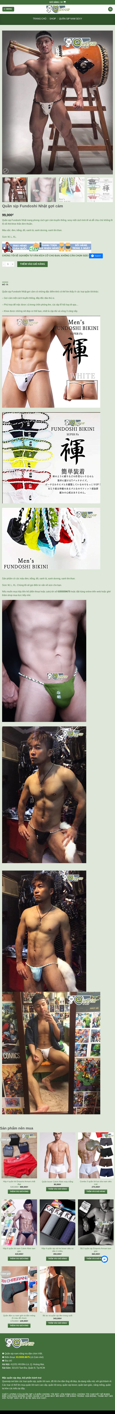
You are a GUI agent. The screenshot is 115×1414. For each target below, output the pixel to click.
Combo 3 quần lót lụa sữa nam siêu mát (96, 1182)
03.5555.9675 (23, 1357)
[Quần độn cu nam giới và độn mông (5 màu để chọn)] (19, 1289)
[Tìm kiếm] (110, 9)
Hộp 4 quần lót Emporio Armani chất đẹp (19, 1182)
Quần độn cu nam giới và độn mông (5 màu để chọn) (19, 1316)
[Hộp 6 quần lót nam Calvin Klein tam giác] (19, 1222)
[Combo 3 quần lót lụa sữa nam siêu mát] (96, 1155)
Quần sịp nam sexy (70, 19)
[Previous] (7, 102)
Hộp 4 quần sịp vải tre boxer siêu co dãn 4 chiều (57, 1249)
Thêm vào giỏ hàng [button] (19, 1191)
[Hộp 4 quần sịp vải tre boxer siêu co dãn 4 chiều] (57, 1222)
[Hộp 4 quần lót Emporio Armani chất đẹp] (19, 1155)
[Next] (107, 102)
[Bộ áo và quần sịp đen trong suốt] (57, 1289)
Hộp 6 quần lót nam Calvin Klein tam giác (19, 1249)
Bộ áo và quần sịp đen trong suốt (57, 1315)
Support (98, 256)
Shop (53, 19)
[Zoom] (6, 171)
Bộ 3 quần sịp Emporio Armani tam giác (95, 1249)
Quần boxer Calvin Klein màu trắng (57, 1181)
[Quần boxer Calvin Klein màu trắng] (57, 1155)
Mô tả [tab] (5, 285)
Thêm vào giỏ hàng (32, 264)
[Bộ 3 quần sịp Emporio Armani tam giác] (96, 1222)
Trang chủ (39, 19)
